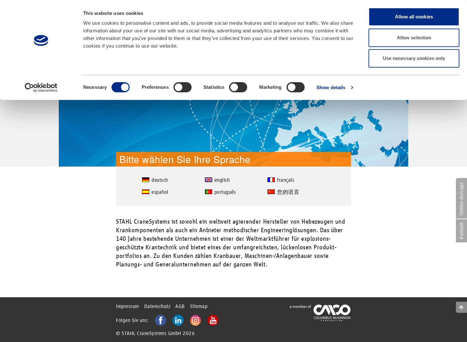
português (225, 191)
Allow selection (414, 37)
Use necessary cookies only (414, 58)
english (222, 179)
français (285, 179)
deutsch (160, 179)
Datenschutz (157, 306)
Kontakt (461, 230)
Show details (330, 87)
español (160, 191)
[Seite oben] (461, 307)
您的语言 (288, 191)
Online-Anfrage (461, 199)
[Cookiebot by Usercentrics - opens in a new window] (41, 87)
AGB (180, 306)
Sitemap (199, 306)
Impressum (127, 306)
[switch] (182, 87)
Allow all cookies (414, 16)
